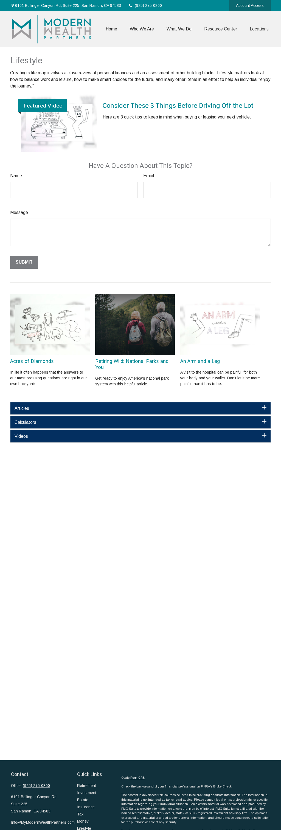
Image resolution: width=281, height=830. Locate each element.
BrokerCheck (222, 786)
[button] (111, 29)
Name (16, 175)
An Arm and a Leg (200, 361)
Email (148, 175)
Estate (82, 800)
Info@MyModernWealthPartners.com (43, 822)
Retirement (86, 785)
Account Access (250, 5)
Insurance (86, 807)
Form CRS (137, 777)
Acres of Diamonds (32, 361)
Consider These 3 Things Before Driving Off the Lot (178, 105)
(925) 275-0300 (148, 5)
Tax (80, 814)
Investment (86, 793)
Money (83, 821)
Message (19, 212)
